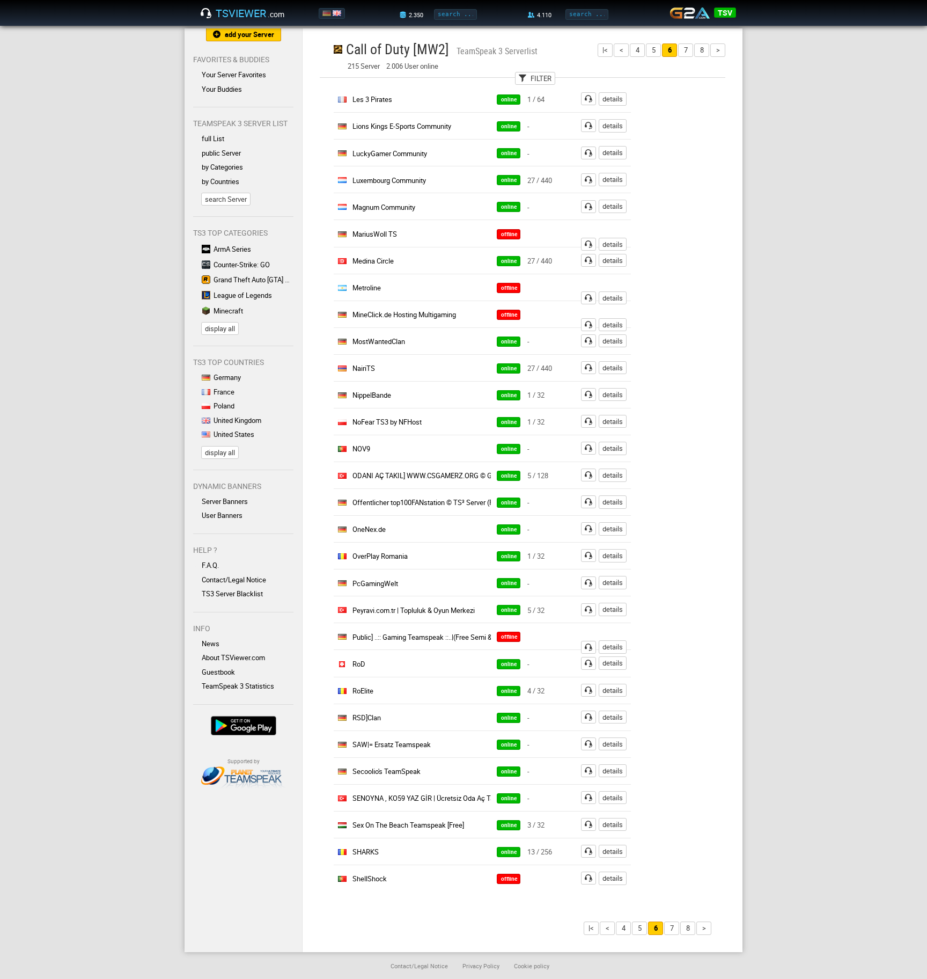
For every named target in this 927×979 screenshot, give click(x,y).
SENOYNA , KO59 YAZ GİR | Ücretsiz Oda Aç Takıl (427, 798)
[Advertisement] (693, 253)
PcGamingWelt (375, 583)
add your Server (249, 34)
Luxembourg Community (389, 180)
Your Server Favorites (234, 74)
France (224, 392)
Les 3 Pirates (372, 99)
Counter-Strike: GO (242, 264)
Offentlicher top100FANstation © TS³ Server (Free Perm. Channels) (453, 502)
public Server (221, 153)
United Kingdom (237, 420)
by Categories (222, 167)
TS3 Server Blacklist (232, 593)
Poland (224, 406)
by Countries (220, 181)
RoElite (362, 691)
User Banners (222, 515)
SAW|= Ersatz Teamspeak (391, 744)
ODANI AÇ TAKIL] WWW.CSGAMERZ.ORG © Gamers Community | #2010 (461, 475)
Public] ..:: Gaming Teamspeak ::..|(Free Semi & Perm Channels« (447, 637)
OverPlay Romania (380, 556)
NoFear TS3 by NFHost (387, 422)
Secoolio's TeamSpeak (386, 771)
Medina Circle (373, 261)
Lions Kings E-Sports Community (401, 126)
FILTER (541, 78)
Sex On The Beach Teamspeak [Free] (408, 825)
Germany (227, 377)
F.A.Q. (210, 565)
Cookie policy (531, 966)
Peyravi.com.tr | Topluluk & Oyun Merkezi (413, 610)
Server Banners (225, 501)
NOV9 (361, 449)
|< (605, 50)
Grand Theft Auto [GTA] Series (253, 279)
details (612, 99)
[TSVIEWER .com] (206, 13)
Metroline (366, 288)
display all (220, 328)
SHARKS (365, 852)
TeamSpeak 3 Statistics (238, 686)
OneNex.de (369, 529)
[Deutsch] (327, 13)
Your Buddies (222, 89)
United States (234, 434)
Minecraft (228, 311)
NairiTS (363, 368)
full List (213, 138)
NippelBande (371, 395)
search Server (226, 199)
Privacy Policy (480, 966)
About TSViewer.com (233, 657)
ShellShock (369, 878)
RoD (358, 664)
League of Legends (243, 295)
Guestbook (218, 672)
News (210, 643)
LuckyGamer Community (389, 153)
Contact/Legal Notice (234, 580)
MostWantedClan (378, 341)
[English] (338, 13)
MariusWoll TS (374, 234)
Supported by (243, 761)
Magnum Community (383, 207)
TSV (725, 13)
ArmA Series (232, 249)
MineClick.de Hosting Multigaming (404, 314)
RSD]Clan (366, 717)
